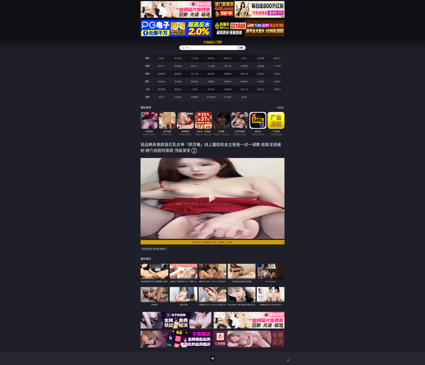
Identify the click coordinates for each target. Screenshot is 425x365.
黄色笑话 (260, 89)
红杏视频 (227, 97)
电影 (147, 73)
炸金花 (244, 58)
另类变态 (277, 74)
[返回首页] (288, 360)
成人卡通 (194, 74)
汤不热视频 (211, 97)
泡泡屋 (244, 97)
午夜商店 (178, 97)
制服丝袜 (227, 74)
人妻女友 (194, 89)
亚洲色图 (178, 81)
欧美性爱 (211, 74)
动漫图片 (211, 81)
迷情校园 (227, 89)
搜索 (241, 47)
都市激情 (161, 89)
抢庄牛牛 (277, 58)
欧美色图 (194, 81)
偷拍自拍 (178, 74)
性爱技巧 (277, 89)
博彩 (147, 58)
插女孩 (161, 97)
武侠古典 (211, 89)
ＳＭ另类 (277, 66)
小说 (147, 89)
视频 (147, 66)
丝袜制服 (244, 66)
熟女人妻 (227, 66)
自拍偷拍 (178, 66)
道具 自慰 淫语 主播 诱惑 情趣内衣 (154, 249)
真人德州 (178, 58)
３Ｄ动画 (211, 66)
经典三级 (244, 74)
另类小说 (244, 89)
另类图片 (277, 81)
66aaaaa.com (212, 42)
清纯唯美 (244, 81)
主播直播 (260, 66)
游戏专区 (211, 58)
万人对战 (194, 58)
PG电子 (161, 58)
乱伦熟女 (260, 74)
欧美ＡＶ (194, 66)
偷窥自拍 (161, 81)
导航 (147, 96)
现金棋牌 (260, 58)
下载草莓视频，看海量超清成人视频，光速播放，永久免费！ (212, 242)
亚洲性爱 (161, 74)
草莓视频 (194, 97)
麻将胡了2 (228, 58)
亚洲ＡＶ (161, 66)
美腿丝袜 (227, 81)
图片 (147, 81)
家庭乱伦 (178, 89)
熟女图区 (260, 81)
